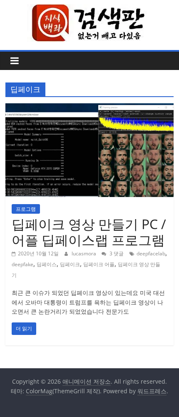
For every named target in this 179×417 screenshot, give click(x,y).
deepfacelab (151, 253)
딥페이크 (70, 264)
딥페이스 (47, 264)
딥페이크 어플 (98, 264)
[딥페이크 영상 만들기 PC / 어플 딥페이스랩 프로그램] (89, 108)
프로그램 (26, 208)
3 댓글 (116, 253)
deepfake (22, 264)
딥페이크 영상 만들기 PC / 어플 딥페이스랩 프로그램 (89, 232)
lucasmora (84, 253)
